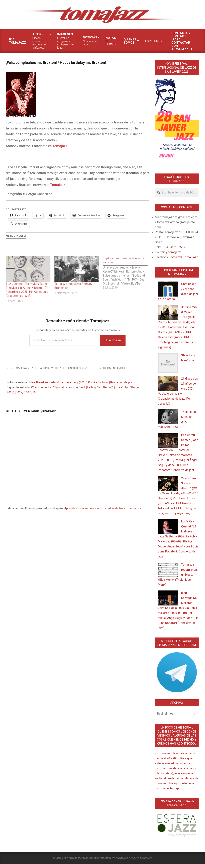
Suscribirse (113, 340)
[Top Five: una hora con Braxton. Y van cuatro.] (127, 273)
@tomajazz (173, 252)
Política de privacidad (65, 857)
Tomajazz (59, 146)
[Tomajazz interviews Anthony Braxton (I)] (76, 269)
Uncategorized (79, 368)
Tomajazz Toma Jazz (183, 257)
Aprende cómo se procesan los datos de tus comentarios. (103, 508)
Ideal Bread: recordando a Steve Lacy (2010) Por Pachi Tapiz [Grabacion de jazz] (82, 382)
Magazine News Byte (112, 857)
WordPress (146, 857)
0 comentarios (114, 368)
